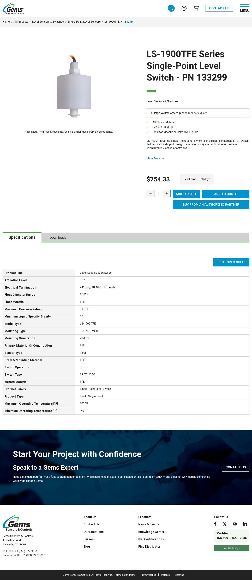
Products (144, 517)
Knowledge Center (151, 532)
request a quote (197, 113)
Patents (165, 574)
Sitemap (179, 574)
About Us (89, 517)
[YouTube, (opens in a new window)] (235, 524)
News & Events (148, 524)
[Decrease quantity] (150, 193)
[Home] (17, 523)
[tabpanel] (126, 336)
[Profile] (184, 8)
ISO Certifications (151, 539)
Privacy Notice (148, 574)
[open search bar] (171, 8)
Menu (244, 10)
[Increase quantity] (167, 193)
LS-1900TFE (111, 21)
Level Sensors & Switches (48, 21)
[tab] (22, 237)
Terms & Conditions (125, 574)
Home (6, 21)
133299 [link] (128, 21)
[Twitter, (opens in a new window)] (225, 524)
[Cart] (196, 8)
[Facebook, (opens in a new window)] (215, 524)
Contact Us (219, 8)
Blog (86, 546)
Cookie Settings (232, 548)
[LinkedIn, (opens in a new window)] (245, 524)
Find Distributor (149, 546)
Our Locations (93, 532)
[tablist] (126, 237)
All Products (21, 21)
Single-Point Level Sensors (84, 21)
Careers (89, 539)
